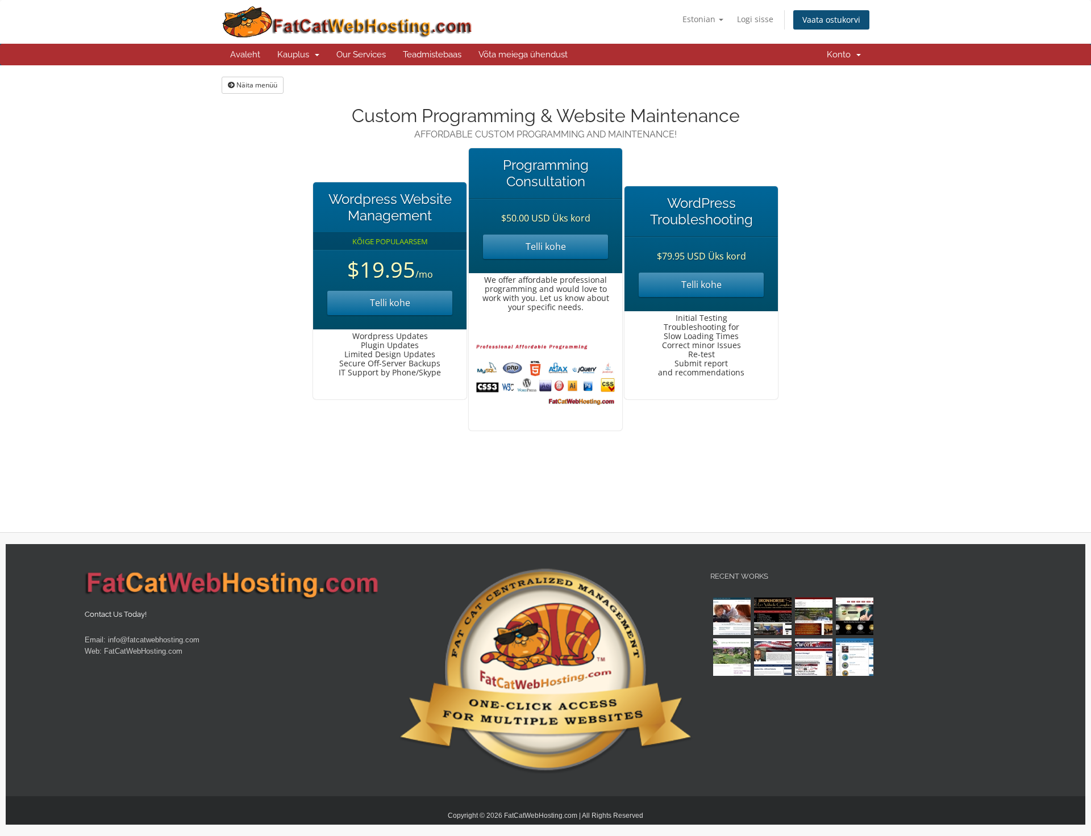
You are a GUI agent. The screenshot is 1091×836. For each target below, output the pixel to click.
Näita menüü (256, 85)
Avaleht (245, 54)
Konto (841, 54)
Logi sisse (755, 19)
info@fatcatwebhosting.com (153, 640)
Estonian (700, 19)
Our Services (361, 54)
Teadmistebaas (432, 54)
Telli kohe (390, 302)
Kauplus (295, 54)
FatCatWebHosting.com (143, 651)
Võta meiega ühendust (523, 54)
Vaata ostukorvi (831, 19)
